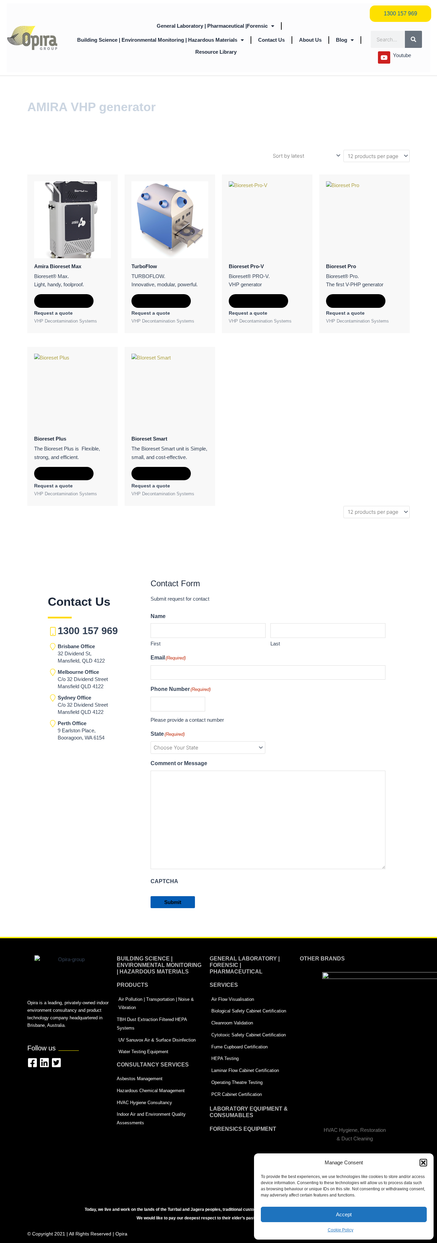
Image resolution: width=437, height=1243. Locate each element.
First (155, 643)
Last (275, 643)
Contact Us (271, 40)
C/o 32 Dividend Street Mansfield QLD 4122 (83, 679)
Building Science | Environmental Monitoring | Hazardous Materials (157, 40)
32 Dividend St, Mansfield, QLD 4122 (81, 653)
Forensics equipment (243, 1129)
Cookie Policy (340, 1230)
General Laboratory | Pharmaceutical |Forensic (212, 26)
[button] (423, 1162)
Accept (344, 1214)
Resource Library (216, 52)
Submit (172, 902)
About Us (310, 40)
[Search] (413, 39)
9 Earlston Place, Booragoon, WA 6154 (81, 730)
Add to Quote (64, 301)
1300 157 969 (88, 630)
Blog (341, 40)
